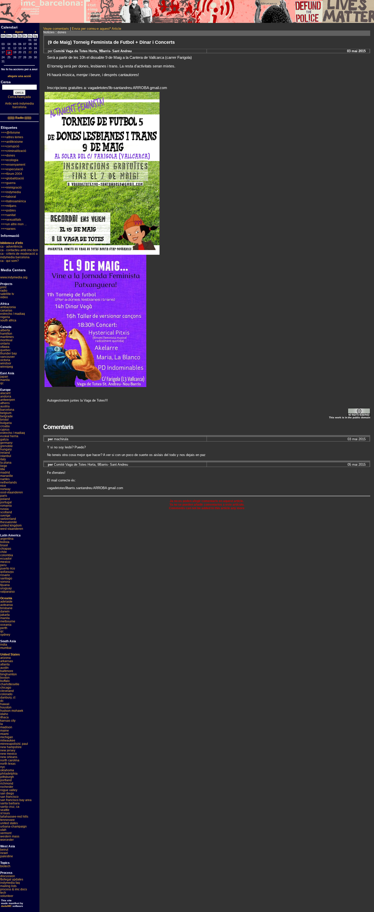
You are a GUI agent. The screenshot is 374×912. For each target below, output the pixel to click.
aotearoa (6, 605)
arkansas (6, 661)
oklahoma (7, 770)
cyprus (4, 429)
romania (6, 505)
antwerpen (7, 400)
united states (9, 823)
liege (3, 466)
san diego (7, 793)
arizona (5, 658)
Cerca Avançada (19, 97)
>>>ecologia (9, 160)
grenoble (6, 446)
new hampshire (11, 747)
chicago (5, 687)
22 (30, 52)
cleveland (7, 691)
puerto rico (7, 568)
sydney (5, 634)
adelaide (6, 601)
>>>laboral (8, 196)
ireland (5, 452)
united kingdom (11, 525)
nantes (5, 479)
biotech (5, 866)
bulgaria (6, 423)
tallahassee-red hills (14, 816)
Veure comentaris (56, 29)
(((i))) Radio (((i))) (19, 118)
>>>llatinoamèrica (13, 201)
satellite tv (7, 294)
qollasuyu (7, 572)
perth (3, 628)
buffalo (5, 681)
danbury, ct (7, 697)
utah (3, 830)
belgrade (6, 416)
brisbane (6, 608)
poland (5, 499)
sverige (5, 515)
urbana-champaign (13, 826)
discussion (7, 876)
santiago (6, 578)
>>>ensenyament (13, 164)
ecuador (6, 558)
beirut (4, 849)
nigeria (5, 317)
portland (6, 780)
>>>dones (8, 155)
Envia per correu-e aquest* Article (96, 29)
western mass (9, 836)
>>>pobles (8, 210)
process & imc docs (13, 889)
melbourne (7, 621)
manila (5, 380)
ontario (5, 343)
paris (3, 495)
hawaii (4, 704)
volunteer (6, 896)
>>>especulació (12, 169)
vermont (5, 833)
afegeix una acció (19, 76)
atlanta (5, 664)
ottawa (4, 347)
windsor (5, 363)
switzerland (8, 519)
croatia (5, 426)
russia (4, 509)
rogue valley (8, 790)
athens (5, 403)
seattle (4, 810)
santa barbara (10, 803)
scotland (6, 512)
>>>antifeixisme (12, 142)
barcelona (7, 409)
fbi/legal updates (11, 879)
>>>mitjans (8, 206)
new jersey (7, 750)
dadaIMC (6, 906)
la (1, 724)
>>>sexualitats (11, 219)
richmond (6, 783)
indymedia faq (10, 883)
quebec (5, 350)
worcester (7, 840)
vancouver (7, 357)
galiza (4, 439)
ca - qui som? (9, 261)
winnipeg (6, 366)
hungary (6, 449)
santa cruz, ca (9, 806)
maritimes (7, 337)
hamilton (6, 333)
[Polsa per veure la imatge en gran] (95, 385)
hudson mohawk (11, 710)
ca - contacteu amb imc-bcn (19, 250)
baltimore (6, 671)
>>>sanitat (8, 215)
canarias (6, 310)
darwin (5, 611)
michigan (6, 737)
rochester (6, 787)
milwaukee (7, 740)
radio (3, 290)
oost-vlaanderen (11, 492)
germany (6, 443)
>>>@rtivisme (10, 132)
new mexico (8, 754)
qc (2, 383)
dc (2, 701)
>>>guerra (8, 183)
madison (6, 727)
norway (5, 489)
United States (10, 654)
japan (4, 376)
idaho (4, 714)
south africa (8, 320)
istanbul (5, 456)
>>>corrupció (10, 146)
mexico (5, 562)
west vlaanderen (11, 529)
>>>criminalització (13, 151)
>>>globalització (12, 178)
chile (3, 552)
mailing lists (8, 886)
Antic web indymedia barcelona (19, 105)
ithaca (4, 717)
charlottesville (9, 684)
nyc (2, 767)
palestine (6, 856)
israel (4, 853)
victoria (5, 360)
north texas (8, 763)
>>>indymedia (11, 192)
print (3, 287)
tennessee (7, 820)
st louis (5, 813)
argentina (6, 538)
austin (4, 667)
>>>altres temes (12, 137)
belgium (5, 413)
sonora (5, 581)
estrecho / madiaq (12, 314)
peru (3, 565)
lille (2, 469)
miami (4, 734)
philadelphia (9, 773)
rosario (5, 575)
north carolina (9, 760)
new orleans (8, 757)
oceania (5, 624)
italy (3, 459)
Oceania (6, 598)
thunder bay (8, 353)
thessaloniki (8, 522)
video (4, 297)
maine (4, 730)
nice (3, 486)
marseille (6, 476)
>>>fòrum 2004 (11, 174)
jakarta (5, 615)
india (3, 644)
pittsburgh (7, 777)
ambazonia (8, 307)
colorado (6, 694)
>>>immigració (11, 187)
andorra (5, 396)
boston (5, 677)
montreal (6, 340)
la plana (5, 462)
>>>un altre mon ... (14, 224)
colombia (6, 555)
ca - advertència (11, 246)
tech (3, 892)
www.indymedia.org (13, 277)
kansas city (8, 720)
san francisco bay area (16, 800)
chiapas (5, 548)
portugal (6, 502)
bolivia (4, 542)
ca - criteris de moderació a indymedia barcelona (19, 255)
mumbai (5, 648)
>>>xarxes (8, 229)
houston (5, 707)
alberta (5, 330)
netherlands (8, 482)
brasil (4, 545)
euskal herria (9, 436)
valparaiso (7, 591)
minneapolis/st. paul (14, 744)
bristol (4, 419)
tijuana (5, 585)
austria (5, 406)
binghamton (8, 674)
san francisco (9, 797)
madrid (5, 472)
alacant (5, 393)
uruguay (6, 588)
